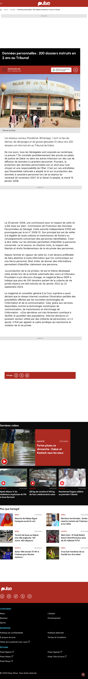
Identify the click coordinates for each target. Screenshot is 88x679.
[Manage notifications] (83, 674)
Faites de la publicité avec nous (13, 642)
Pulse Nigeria (5, 652)
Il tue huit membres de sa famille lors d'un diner (72, 553)
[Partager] (75, 70)
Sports (18, 548)
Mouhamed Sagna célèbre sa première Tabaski (71, 493)
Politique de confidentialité (11, 633)
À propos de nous (7, 637)
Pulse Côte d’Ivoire (56, 656)
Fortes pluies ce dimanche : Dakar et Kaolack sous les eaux (50, 449)
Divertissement (54, 618)
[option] (13, 486)
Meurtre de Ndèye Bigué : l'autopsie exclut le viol (26, 519)
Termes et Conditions (57, 637)
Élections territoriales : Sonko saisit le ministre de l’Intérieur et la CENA (74, 521)
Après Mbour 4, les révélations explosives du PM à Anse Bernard (13, 494)
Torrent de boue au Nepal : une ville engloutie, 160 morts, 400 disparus (27, 538)
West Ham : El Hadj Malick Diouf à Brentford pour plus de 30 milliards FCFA (73, 538)
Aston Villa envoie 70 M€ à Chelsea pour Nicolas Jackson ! (27, 554)
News (6, 9)
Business (3, 618)
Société (12, 9)
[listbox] (44, 486)
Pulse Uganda (54, 652)
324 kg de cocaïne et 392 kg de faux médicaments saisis (42, 493)
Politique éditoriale (56, 633)
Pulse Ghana (5, 656)
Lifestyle (51, 613)
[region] (44, 486)
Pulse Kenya (5, 661)
